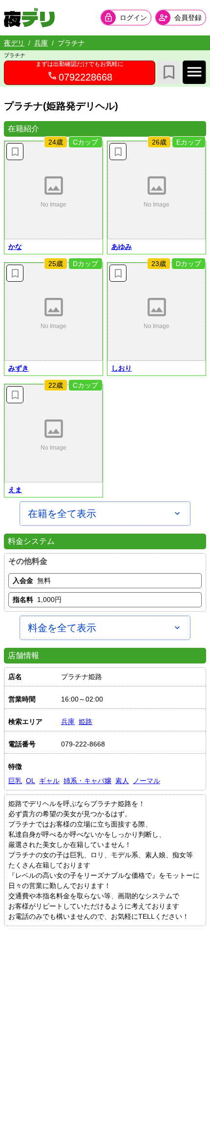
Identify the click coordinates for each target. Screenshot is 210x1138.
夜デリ (14, 43)
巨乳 (15, 781)
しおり (121, 368)
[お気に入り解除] (14, 151)
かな (15, 246)
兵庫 (41, 43)
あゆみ (121, 246)
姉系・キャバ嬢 (87, 781)
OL (30, 781)
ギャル (49, 781)
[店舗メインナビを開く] (194, 72)
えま (15, 490)
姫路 (85, 721)
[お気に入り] (169, 72)
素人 (122, 781)
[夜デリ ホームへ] (29, 17)
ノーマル (146, 781)
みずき (18, 368)
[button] (53, 190)
